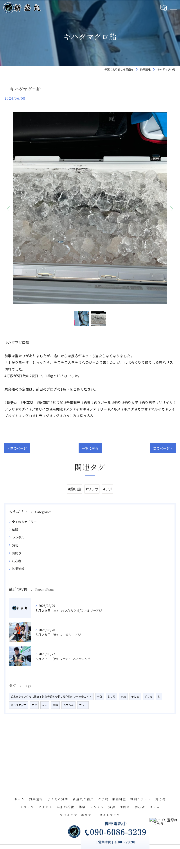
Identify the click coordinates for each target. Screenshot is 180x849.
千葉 (99, 696)
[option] (90, 208)
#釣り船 (74, 489)
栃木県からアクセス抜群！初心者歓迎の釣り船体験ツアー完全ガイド (51, 696)
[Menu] (173, 7)
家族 (123, 696)
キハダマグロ (18, 705)
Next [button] (171, 208)
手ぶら (148, 696)
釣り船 (111, 696)
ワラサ (83, 705)
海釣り (16, 553)
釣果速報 (18, 568)
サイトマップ (109, 815)
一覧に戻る (90, 448)
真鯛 (55, 705)
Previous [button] (8, 208)
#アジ (107, 489)
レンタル (18, 537)
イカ (44, 705)
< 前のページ (17, 448)
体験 (15, 529)
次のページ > (162, 448)
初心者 (16, 561)
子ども (135, 696)
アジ (34, 705)
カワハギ (68, 705)
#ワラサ (92, 489)
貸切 (15, 545)
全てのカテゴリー (24, 521)
